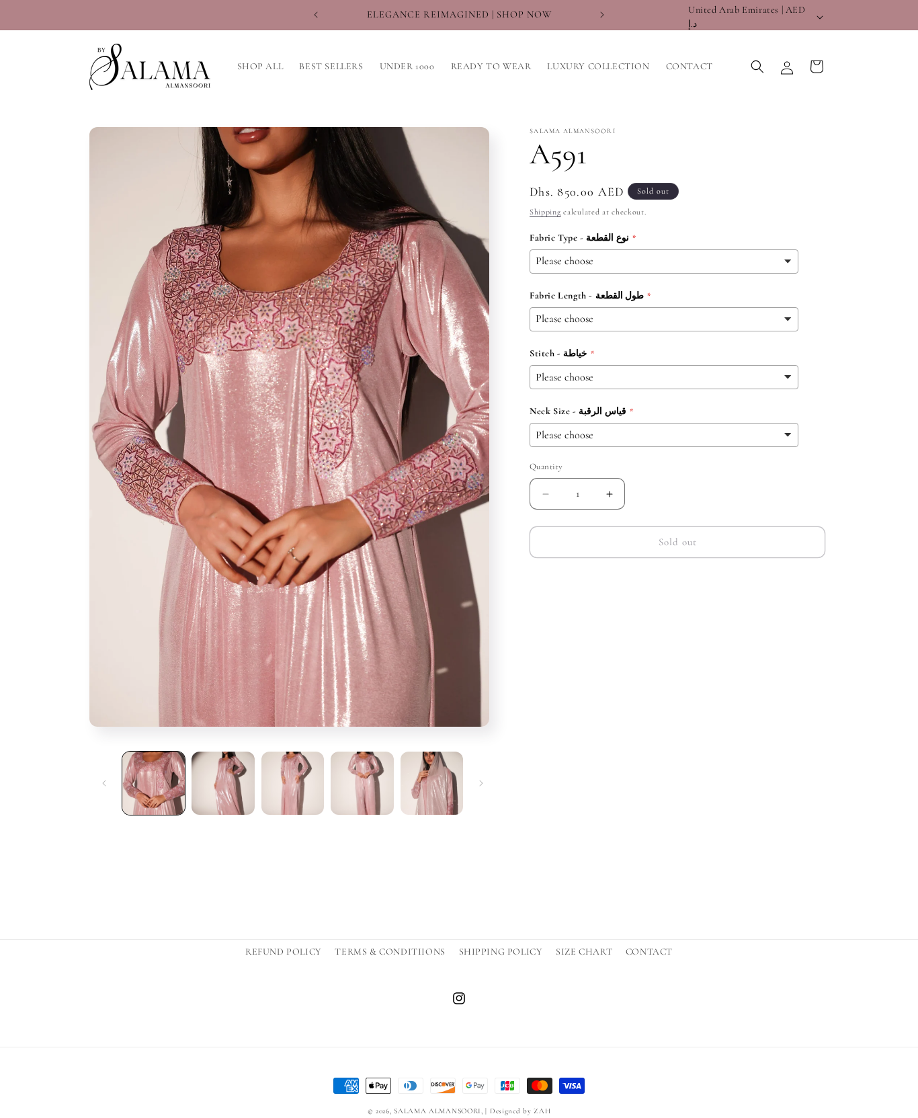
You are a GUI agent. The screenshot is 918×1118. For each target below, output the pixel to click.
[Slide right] (481, 783)
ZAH (542, 1111)
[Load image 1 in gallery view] (153, 783)
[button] (757, 66)
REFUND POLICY (283, 951)
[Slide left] (104, 783)
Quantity (546, 467)
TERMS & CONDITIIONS (390, 951)
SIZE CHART (584, 951)
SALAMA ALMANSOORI (437, 1111)
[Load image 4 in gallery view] (362, 783)
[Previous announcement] (316, 15)
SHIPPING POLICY (501, 951)
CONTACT (649, 951)
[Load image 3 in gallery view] (292, 783)
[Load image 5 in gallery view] (432, 783)
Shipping (545, 211)
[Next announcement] (602, 15)
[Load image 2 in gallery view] (223, 783)
